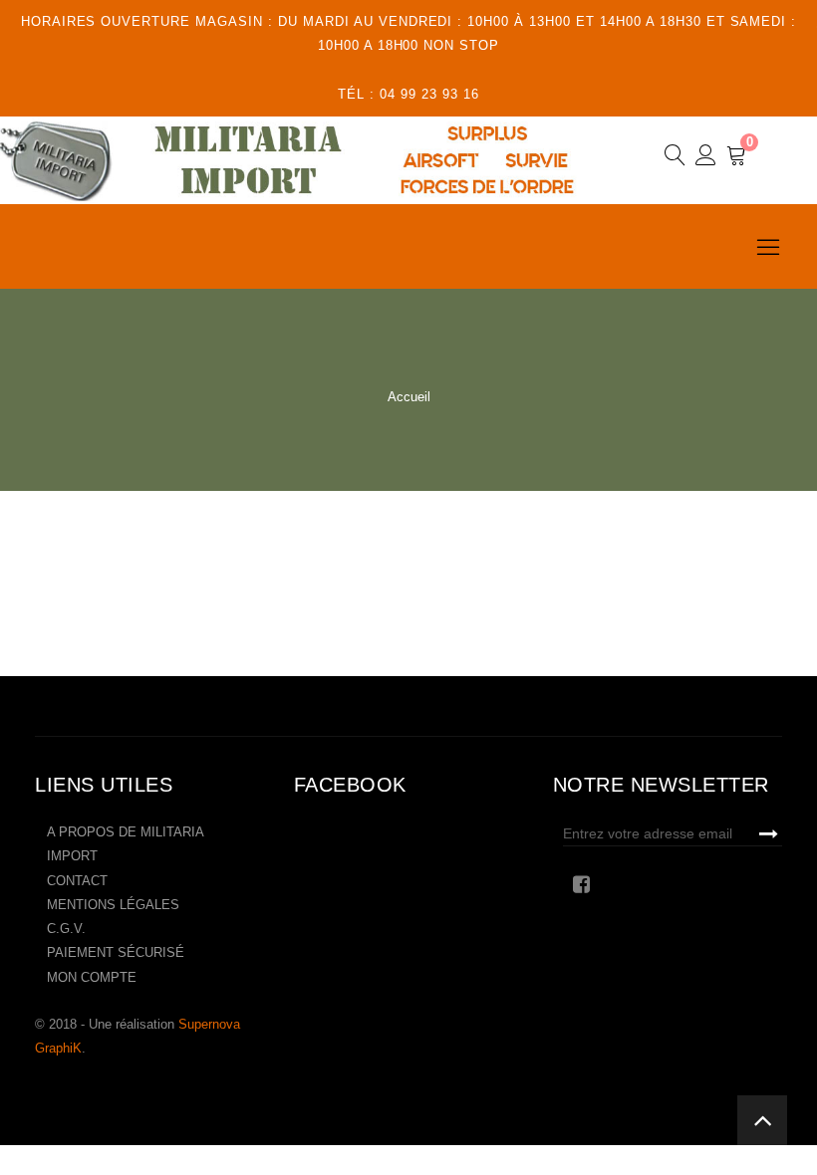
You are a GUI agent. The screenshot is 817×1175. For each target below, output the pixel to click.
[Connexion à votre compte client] (705, 158)
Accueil (409, 396)
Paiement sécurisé (115, 952)
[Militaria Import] (303, 160)
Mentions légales (113, 904)
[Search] (675, 158)
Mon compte (91, 977)
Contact (77, 880)
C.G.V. (66, 928)
